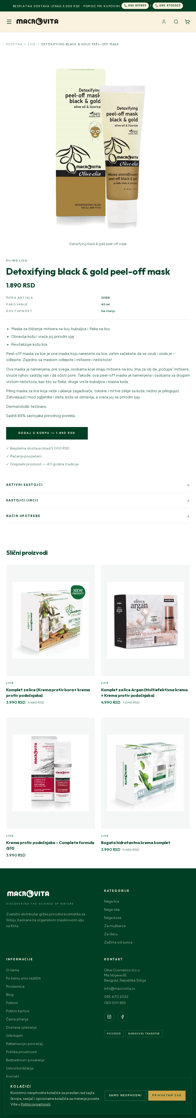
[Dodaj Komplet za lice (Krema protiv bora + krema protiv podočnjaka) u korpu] (88, 571)
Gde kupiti (14, 1035)
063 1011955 (137, 5)
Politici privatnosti (36, 1104)
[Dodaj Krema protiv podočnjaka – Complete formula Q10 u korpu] (88, 724)
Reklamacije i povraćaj (24, 1044)
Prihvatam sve (166, 1095)
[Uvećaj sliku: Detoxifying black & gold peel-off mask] (98, 147)
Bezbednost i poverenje (25, 1060)
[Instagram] (109, 1017)
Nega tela (112, 909)
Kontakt (12, 1076)
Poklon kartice (17, 1011)
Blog (10, 995)
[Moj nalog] (163, 21)
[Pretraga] (176, 21)
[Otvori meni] (9, 22)
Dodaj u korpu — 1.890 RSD (47, 433)
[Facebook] (122, 1017)
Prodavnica (15, 986)
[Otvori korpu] (187, 21)
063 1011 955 (115, 1003)
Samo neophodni (125, 1095)
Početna (14, 44)
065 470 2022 (116, 997)
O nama (12, 970)
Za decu (111, 934)
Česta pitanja (17, 1019)
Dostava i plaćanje (21, 1027)
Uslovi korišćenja (19, 1068)
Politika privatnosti (21, 1052)
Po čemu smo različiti (23, 978)
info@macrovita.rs (119, 988)
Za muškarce (115, 926)
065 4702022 (169, 5)
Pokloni (12, 1003)
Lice (32, 44)
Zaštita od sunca (118, 942)
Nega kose (112, 918)
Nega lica (111, 901)
